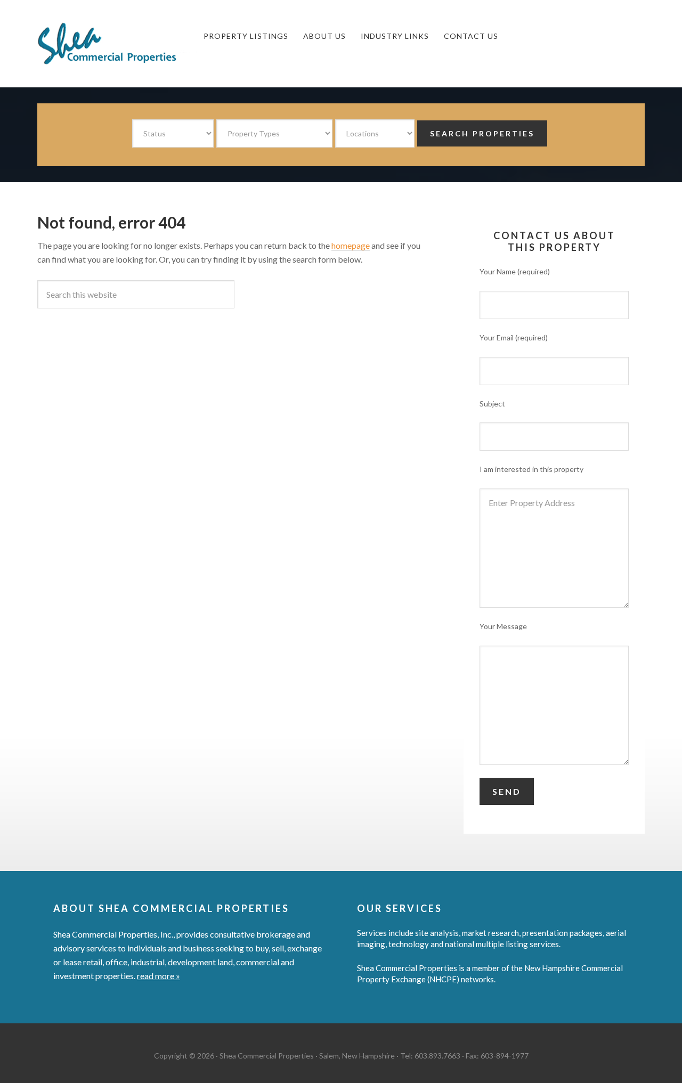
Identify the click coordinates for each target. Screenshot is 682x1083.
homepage (350, 245)
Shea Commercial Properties (117, 43)
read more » (158, 976)
